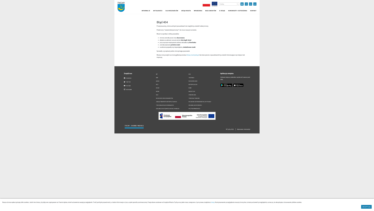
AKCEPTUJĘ (366, 207)
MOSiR (157, 91)
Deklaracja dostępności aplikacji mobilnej (167, 108)
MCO (157, 84)
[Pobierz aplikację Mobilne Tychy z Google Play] (226, 85)
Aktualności (157, 10)
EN (251, 4)
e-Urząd (222, 10)
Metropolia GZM (193, 84)
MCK (190, 74)
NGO (157, 95)
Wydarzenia (198, 10)
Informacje (146, 10)
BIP (156, 74)
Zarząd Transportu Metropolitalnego (166, 101)
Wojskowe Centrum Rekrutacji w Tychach (200, 101)
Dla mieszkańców (172, 10)
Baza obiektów (210, 10)
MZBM (190, 88)
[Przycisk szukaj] (237, 4)
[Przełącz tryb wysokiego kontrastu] (242, 4)
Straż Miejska (192, 95)
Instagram (129, 89)
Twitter (128, 82)
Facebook (128, 78)
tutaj (212, 202)
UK (255, 4)
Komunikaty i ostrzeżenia (237, 10)
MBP (157, 77)
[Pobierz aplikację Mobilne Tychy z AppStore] (238, 85)
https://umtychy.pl (193, 55)
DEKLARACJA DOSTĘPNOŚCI (195, 105)
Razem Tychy (192, 91)
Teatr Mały (191, 77)
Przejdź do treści (119, 1)
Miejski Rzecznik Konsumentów (164, 98)
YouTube (128, 85)
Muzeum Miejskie (193, 81)
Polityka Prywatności (194, 108)
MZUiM (157, 88)
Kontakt (253, 10)
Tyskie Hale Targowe (194, 98)
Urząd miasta (186, 10)
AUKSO (157, 81)
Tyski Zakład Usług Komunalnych (165, 105)
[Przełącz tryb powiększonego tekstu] (246, 4)
